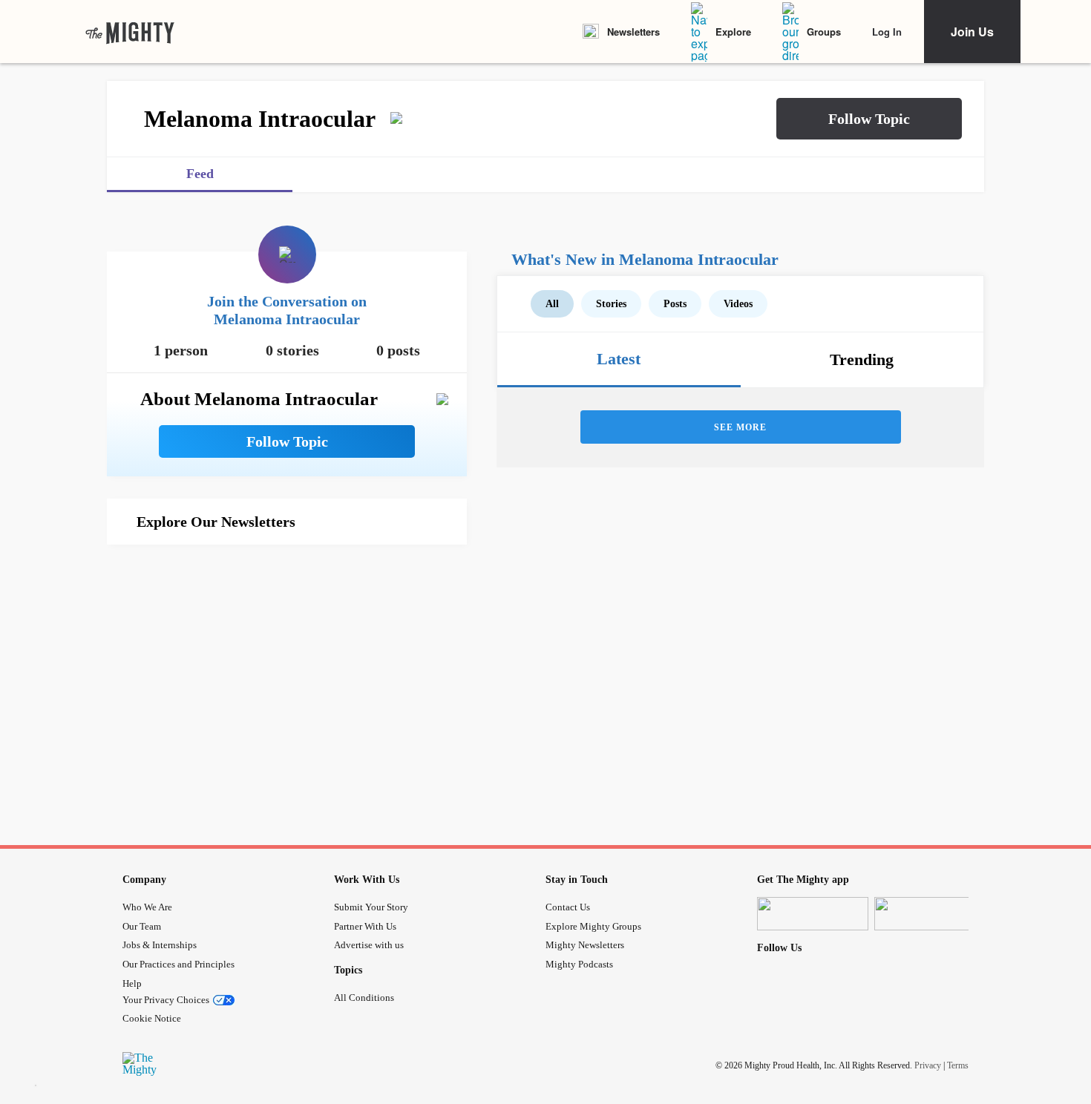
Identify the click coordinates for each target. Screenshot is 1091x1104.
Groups (824, 31)
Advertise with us (369, 944)
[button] (869, 118)
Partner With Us (365, 926)
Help (132, 983)
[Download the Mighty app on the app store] (812, 913)
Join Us (972, 31)
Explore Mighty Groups (593, 926)
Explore (733, 31)
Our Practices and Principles (178, 964)
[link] (129, 32)
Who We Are (147, 907)
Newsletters (633, 31)
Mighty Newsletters (585, 944)
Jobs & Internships (159, 944)
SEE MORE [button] (740, 427)
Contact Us (568, 907)
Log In (887, 31)
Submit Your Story (371, 907)
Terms (958, 1065)
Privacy (927, 1065)
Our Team (141, 926)
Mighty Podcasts (579, 964)
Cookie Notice (151, 1018)
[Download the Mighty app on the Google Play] (930, 913)
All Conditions (364, 997)
